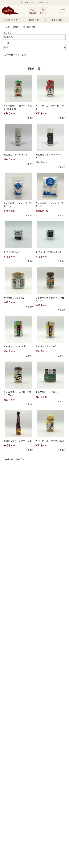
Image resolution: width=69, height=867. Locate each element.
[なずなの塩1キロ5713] (50, 186)
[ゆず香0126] (50, 423)
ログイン (43, 13)
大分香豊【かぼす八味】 (16, 346)
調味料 (16, 27)
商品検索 (32, 13)
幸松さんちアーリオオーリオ (18, 441)
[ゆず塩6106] (18, 375)
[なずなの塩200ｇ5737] (18, 186)
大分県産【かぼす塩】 (15, 298)
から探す (11, 19)
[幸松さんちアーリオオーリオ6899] (18, 423)
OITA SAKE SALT (12, 252)
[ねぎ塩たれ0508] (50, 375)
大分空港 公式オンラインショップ (34, 2)
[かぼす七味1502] (18, 88)
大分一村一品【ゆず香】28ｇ (49, 441)
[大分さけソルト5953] (18, 234)
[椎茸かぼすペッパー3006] (50, 137)
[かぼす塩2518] (18, 280)
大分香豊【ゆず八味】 (46, 346)
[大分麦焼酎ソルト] (50, 234)
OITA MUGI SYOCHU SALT (48, 252)
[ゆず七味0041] (50, 88)
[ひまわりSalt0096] (50, 280)
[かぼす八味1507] (18, 329)
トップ (7, 27)
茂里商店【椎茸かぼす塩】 (17, 154)
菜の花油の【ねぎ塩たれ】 (48, 392)
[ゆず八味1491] (50, 329)
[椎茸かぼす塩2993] (18, 137)
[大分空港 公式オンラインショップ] (10, 10)
